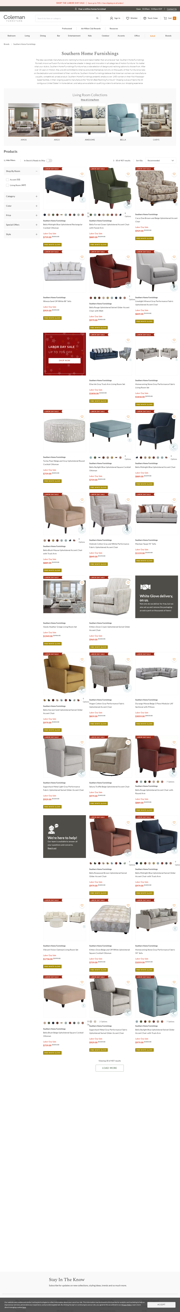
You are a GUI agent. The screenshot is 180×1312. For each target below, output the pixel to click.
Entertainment (74, 36)
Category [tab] (10, 196)
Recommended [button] (154, 160)
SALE (152, 36)
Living (27, 36)
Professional (67, 29)
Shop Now (64, 361)
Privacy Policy (127, 1305)
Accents (121, 36)
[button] (115, 18)
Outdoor (105, 36)
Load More (109, 1068)
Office (137, 36)
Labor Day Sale (49, 233)
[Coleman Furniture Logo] (14, 21)
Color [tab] (9, 205)
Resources (114, 29)
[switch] (49, 160)
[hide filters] (10, 160)
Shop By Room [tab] (13, 171)
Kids (90, 36)
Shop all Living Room (90, 99)
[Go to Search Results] (97, 18)
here (24, 1307)
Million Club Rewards (91, 29)
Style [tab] (8, 234)
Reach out (52, 848)
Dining (43, 36)
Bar (58, 36)
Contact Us (172, 9)
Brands (168, 36)
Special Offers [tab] (12, 224)
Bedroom (12, 36)
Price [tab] (8, 215)
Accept (161, 1305)
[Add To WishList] (82, 174)
